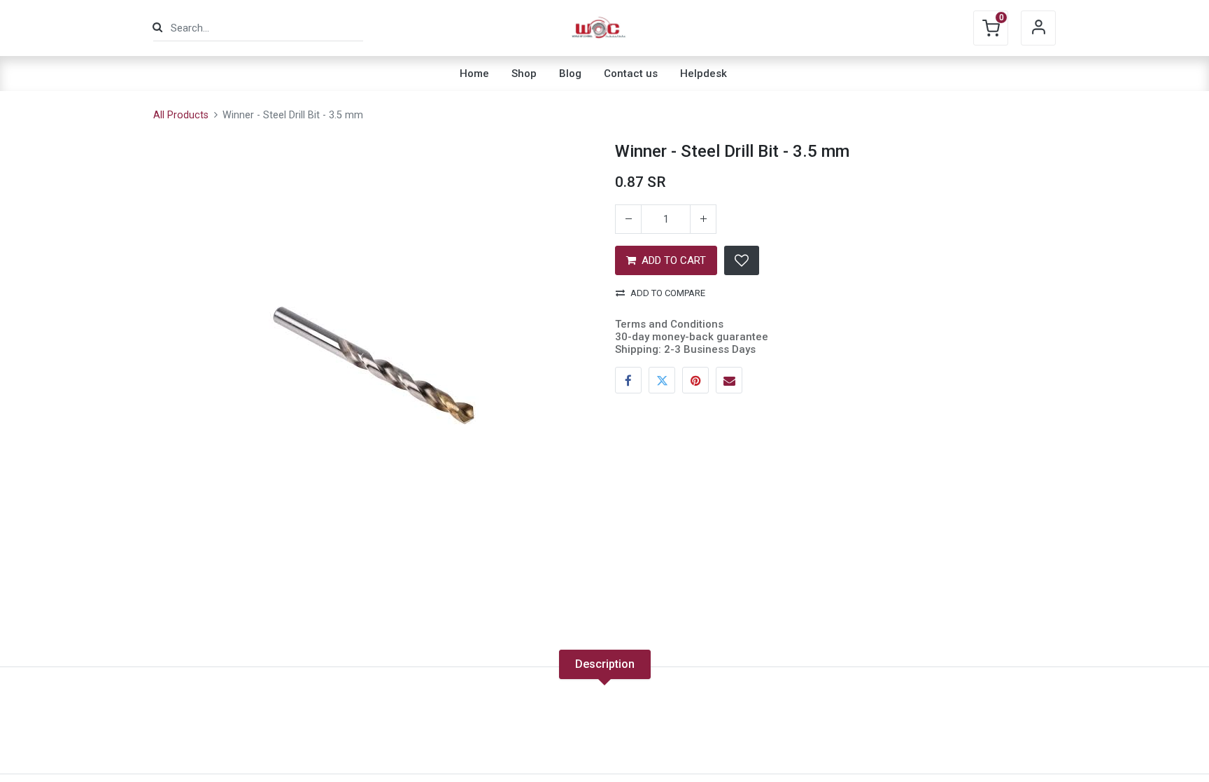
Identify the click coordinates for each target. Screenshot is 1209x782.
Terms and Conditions (669, 324)
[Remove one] (628, 219)
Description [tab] (605, 664)
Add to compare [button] (667, 293)
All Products (180, 115)
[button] (741, 260)
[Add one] (703, 219)
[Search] (157, 28)
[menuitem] (474, 73)
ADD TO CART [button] (674, 260)
